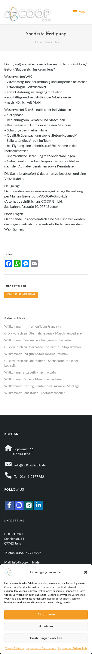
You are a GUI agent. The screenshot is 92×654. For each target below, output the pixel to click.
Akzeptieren (46, 614)
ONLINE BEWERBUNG (21, 294)
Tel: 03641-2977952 (29, 476)
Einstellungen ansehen (46, 638)
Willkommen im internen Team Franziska (32, 326)
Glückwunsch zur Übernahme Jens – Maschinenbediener (43, 333)
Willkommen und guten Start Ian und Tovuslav (36, 354)
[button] (85, 572)
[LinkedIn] (38, 505)
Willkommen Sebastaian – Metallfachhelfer (34, 393)
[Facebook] (9, 505)
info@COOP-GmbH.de (30, 465)
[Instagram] (19, 505)
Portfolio (52, 42)
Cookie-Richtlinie (14, 648)
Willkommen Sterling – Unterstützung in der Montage (42, 386)
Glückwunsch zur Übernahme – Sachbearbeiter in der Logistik (41, 363)
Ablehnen (46, 626)
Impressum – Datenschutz (41, 648)
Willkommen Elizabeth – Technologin (30, 372)
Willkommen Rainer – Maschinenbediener (33, 379)
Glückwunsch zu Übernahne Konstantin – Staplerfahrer (42, 347)
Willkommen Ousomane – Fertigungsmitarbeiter (38, 340)
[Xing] (28, 505)
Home (38, 42)
